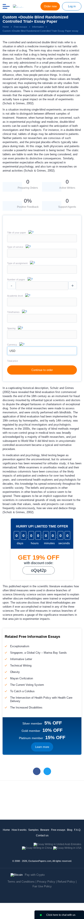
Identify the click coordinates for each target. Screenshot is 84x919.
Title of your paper (16, 232)
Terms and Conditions (21, 881)
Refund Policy (66, 881)
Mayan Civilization (21, 678)
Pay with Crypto (35, 874)
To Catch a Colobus (22, 691)
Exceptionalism (19, 646)
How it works (19, 829)
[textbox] (42, 253)
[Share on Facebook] (36, 771)
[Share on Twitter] (47, 771)
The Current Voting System (27, 684)
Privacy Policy (46, 881)
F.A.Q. (77, 829)
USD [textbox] (12, 351)
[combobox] (42, 256)
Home (6, 829)
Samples (33, 829)
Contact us (42, 835)
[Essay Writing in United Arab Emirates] (57, 844)
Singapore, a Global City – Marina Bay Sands (38, 652)
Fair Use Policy (42, 886)
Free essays (58, 829)
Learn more (42, 747)
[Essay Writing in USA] (67, 847)
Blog (69, 829)
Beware (44, 829)
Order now (50, 6)
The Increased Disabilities (26, 707)
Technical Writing (20, 665)
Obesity (15, 672)
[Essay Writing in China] (37, 847)
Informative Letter (21, 659)
